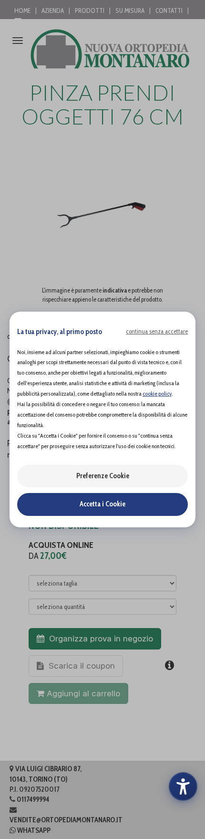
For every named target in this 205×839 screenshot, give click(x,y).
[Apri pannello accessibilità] (183, 786)
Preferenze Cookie (102, 476)
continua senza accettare (157, 331)
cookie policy (157, 393)
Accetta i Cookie (102, 504)
